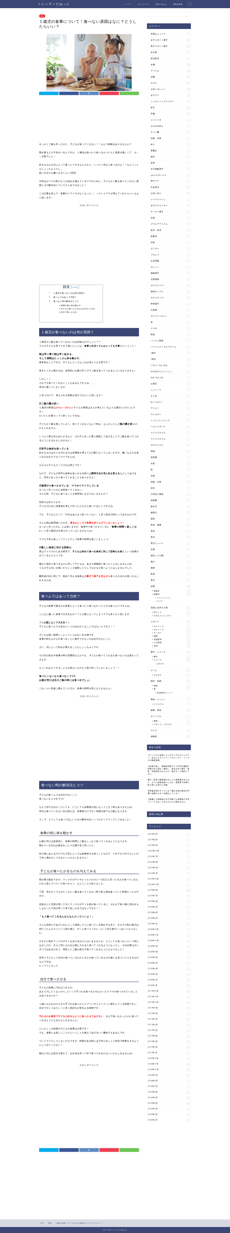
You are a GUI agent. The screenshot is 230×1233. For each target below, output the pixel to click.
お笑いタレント (170, 89)
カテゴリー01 (170, 285)
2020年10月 (168, 850)
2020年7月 (168, 856)
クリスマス (171, 704)
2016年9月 (168, 1075)
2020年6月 (168, 862)
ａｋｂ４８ (170, 120)
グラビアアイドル (170, 224)
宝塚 (170, 218)
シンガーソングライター (170, 101)
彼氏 (170, 156)
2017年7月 (168, 1019)
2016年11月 (168, 1064)
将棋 (171, 686)
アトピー (170, 408)
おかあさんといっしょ (170, 371)
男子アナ (170, 181)
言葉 (170, 549)
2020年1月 (168, 873)
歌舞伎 (170, 236)
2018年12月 (168, 929)
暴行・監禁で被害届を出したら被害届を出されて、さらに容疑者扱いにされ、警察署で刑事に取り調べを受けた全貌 (169, 782)
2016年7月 (168, 1086)
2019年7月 (168, 895)
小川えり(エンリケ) (171, 615)
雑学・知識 (170, 681)
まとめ (170, 396)
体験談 (170, 736)
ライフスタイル (170, 439)
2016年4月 (168, 1103)
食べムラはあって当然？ (65, 297)
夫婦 (170, 475)
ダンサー (170, 248)
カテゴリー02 (170, 297)
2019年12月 (168, 879)
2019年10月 (168, 884)
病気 (170, 518)
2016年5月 (168, 1097)
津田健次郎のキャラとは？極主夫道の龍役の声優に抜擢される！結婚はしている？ (169, 792)
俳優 (170, 77)
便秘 (170, 451)
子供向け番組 (170, 494)
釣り (170, 144)
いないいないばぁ (170, 365)
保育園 (170, 457)
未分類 (170, 52)
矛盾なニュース (170, 34)
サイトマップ (143, 4)
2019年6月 (168, 901)
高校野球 (171, 639)
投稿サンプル (170, 291)
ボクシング (171, 629)
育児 (170, 537)
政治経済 (170, 58)
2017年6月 (168, 1024)
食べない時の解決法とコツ (66, 301)
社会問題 (170, 260)
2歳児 (170, 359)
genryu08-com (170, 175)
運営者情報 (177, 4)
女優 (170, 64)
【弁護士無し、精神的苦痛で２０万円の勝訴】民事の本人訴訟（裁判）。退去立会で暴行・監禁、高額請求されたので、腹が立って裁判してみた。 (169, 770)
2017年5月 (168, 1030)
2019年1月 (168, 923)
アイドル (170, 70)
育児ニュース (170, 543)
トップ (128, 4)
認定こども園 (170, 555)
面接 (170, 568)
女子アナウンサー (170, 205)
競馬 (171, 721)
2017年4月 (168, 1036)
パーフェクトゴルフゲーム (170, 346)
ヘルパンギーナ (170, 426)
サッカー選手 (170, 211)
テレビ (170, 730)
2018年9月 (168, 946)
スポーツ (170, 621)
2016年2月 (168, 1114)
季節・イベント (170, 699)
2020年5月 (168, 867)
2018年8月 (168, 951)
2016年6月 (168, 1092)
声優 (170, 113)
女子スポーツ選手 (170, 40)
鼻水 (170, 580)
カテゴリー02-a (170, 316)
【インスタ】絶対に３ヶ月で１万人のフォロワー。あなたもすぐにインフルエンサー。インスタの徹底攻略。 (169, 757)
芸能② (172, 594)
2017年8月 (168, 1013)
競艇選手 (170, 273)
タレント (170, 267)
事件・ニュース (170, 652)
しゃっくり (170, 389)
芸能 (170, 586)
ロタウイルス (170, 445)
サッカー (171, 633)
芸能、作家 (170, 138)
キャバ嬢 (170, 132)
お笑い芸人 (170, 193)
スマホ (170, 328)
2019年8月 (169, 890)
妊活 (170, 488)
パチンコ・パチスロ (171, 724)
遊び (170, 561)
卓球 (171, 646)
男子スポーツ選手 (170, 46)
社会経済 (170, 187)
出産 (170, 463)
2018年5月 (168, 963)
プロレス (170, 254)
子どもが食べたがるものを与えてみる (78, 309)
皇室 (170, 163)
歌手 (170, 107)
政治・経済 (170, 230)
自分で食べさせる (69, 312)
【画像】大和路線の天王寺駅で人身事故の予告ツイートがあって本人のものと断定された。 (169, 800)
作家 (170, 242)
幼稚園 (170, 500)
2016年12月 (168, 1058)
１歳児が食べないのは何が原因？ (69, 293)
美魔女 (170, 150)
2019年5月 (168, 907)
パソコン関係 (170, 340)
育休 (170, 531)
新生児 (170, 506)
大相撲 (170, 310)
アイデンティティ (164, 598)
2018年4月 (168, 968)
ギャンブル (170, 716)
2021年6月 (168, 839)
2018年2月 (168, 979)
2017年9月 (168, 1007)
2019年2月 (168, 918)
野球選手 (170, 303)
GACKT (160, 601)
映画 (170, 334)
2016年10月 (168, 1069)
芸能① (171, 591)
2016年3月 (168, 1108)
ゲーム (170, 670)
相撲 (171, 636)
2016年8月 (168, 1080)
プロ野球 (171, 642)
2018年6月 (168, 957)
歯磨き (170, 512)
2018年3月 (168, 974)
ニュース (171, 660)
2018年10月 (168, 940)
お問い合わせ (161, 4)
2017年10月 (168, 1002)
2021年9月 (168, 834)
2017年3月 (168, 1041)
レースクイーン (170, 199)
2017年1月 (168, 1052)
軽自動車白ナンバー (165, 693)
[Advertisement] (89, 119)
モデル (170, 83)
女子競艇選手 (170, 169)
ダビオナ (171, 675)
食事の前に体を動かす (71, 305)
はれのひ (160, 664)
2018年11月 (168, 935)
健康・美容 (170, 710)
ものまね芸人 (170, 126)
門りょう (171, 612)
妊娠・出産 (170, 482)
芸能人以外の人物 (170, 607)
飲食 (170, 574)
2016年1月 (168, 1120)
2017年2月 (168, 1047)
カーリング (171, 626)
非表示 (75, 287)
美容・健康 (170, 525)
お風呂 (170, 383)
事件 (171, 656)
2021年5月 (168, 845)
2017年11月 (168, 996)
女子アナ (170, 95)
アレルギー (170, 414)
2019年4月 (168, 912)
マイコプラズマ (170, 432)
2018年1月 (168, 985)
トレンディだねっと (54, 4)
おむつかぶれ (170, 377)
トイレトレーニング (170, 420)
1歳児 (42, 16)
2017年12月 (168, 991)
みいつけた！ (170, 402)
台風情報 (170, 279)
